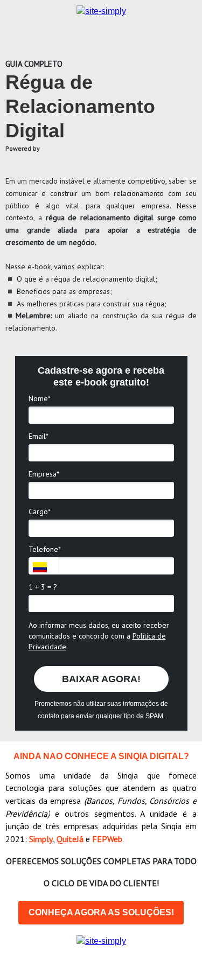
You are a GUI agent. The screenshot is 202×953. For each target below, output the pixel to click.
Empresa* (44, 474)
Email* (38, 436)
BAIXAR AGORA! (101, 679)
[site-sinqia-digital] (101, 940)
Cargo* (40, 511)
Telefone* (45, 549)
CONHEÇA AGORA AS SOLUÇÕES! (101, 912)
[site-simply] (101, 11)
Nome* (40, 398)
